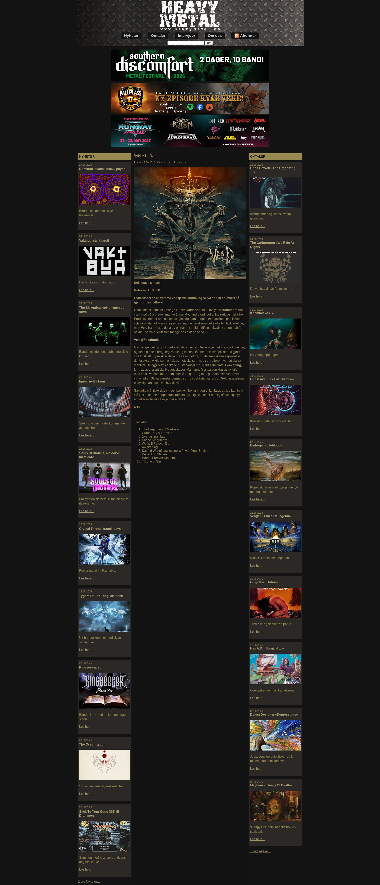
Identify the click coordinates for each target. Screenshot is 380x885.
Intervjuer (186, 35)
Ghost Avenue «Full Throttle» (272, 379)
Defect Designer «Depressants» (274, 714)
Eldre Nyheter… (89, 881)
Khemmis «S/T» (262, 313)
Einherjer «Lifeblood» (266, 445)
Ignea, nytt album (92, 381)
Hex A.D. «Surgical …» (267, 648)
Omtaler (158, 35)
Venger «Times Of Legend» (270, 516)
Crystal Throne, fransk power (101, 528)
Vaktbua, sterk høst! (94, 240)
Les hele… (86, 223)
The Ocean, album (92, 744)
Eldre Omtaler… (260, 851)
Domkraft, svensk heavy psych (102, 169)
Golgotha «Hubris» (264, 582)
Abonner (248, 35)
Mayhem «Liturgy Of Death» (271, 785)
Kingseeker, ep (90, 667)
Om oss (215, 35)
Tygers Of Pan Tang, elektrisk (101, 596)
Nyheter (131, 35)
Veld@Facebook (146, 339)
